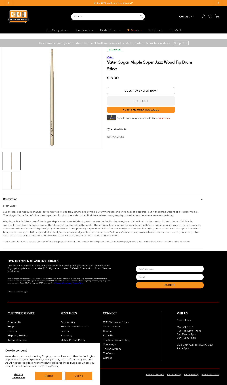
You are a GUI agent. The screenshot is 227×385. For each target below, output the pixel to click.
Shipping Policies (18, 335)
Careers (107, 331)
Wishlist (107, 357)
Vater (110, 57)
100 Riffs (108, 335)
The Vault (109, 353)
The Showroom (112, 349)
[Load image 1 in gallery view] (11, 161)
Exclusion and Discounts (75, 326)
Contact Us (14, 322)
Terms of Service (17, 340)
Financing (66, 335)
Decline (79, 375)
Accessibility (68, 322)
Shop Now (181, 43)
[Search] (141, 16)
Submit (169, 285)
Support (12, 326)
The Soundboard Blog (116, 340)
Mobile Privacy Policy (73, 340)
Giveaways (109, 344)
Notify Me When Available (141, 109)
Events (65, 331)
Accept (49, 375)
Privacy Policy (50, 366)
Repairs (12, 331)
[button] (103, 199)
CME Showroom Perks (116, 322)
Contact (184, 16)
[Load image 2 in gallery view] (11, 181)
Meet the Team (112, 326)
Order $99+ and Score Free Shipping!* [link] (113, 3)
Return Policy (174, 374)
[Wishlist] (210, 16)
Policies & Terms (210, 374)
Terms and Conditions (63, 283)
